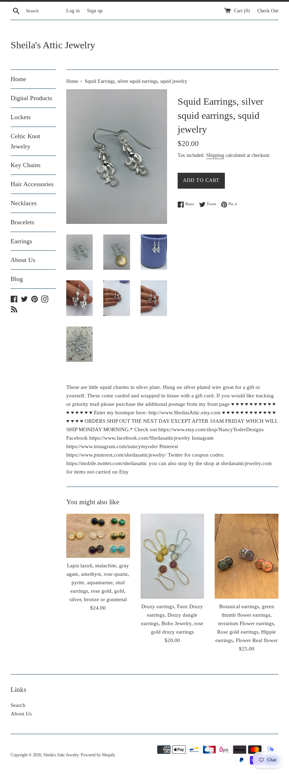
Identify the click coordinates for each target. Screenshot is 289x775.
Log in (73, 10)
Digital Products (31, 98)
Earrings (21, 241)
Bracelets (22, 222)
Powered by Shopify (98, 754)
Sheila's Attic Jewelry (53, 44)
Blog (17, 278)
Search (18, 705)
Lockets (21, 117)
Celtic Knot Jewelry (25, 141)
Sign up (95, 10)
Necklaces (24, 203)
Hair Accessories (32, 184)
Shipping (215, 155)
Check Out (267, 10)
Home (18, 79)
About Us (23, 259)
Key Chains (26, 165)
